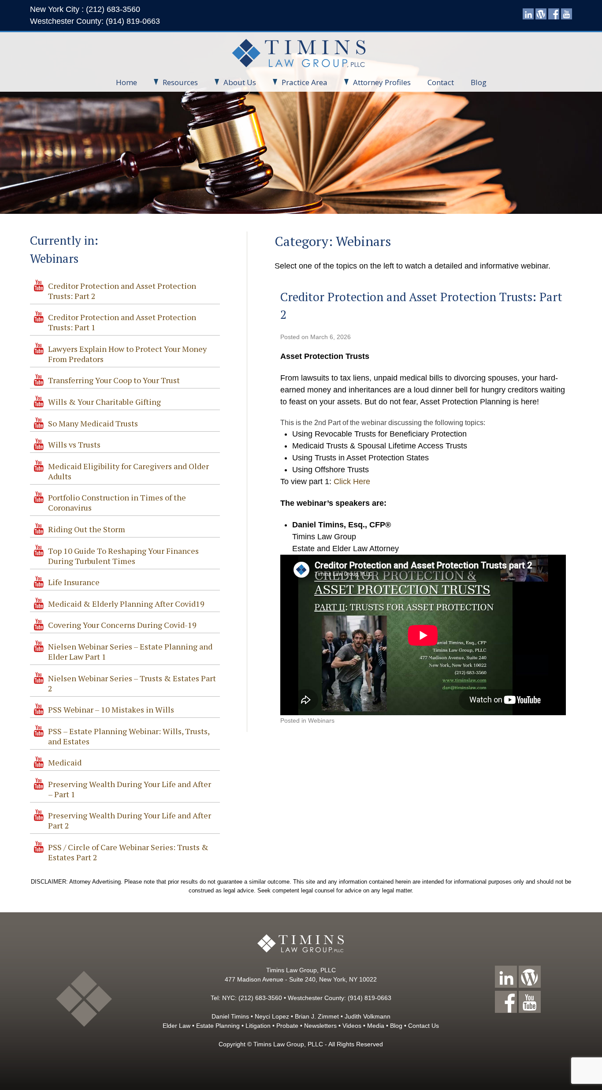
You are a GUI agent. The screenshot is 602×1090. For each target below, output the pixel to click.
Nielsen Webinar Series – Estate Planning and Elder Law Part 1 (130, 651)
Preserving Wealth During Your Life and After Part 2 (129, 820)
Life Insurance (74, 582)
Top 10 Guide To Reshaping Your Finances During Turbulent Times (123, 555)
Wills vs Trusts (74, 444)
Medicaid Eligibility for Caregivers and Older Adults (128, 471)
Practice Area (304, 82)
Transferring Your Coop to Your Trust (114, 380)
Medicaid (65, 762)
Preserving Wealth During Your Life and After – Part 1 (129, 789)
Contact (440, 82)
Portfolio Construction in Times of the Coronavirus (117, 502)
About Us (239, 82)
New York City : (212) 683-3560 (85, 9)
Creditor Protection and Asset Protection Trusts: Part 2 (122, 290)
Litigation (258, 1025)
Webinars (321, 720)
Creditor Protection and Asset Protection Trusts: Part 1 (122, 322)
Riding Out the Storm (86, 529)
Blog (479, 82)
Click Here (352, 481)
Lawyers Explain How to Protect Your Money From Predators (127, 353)
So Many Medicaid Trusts (93, 423)
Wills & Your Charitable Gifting (104, 401)
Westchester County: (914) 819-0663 (95, 21)
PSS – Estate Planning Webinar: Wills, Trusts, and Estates (128, 736)
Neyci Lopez (272, 1016)
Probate (287, 1025)
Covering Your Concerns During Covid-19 (122, 625)
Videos (351, 1025)
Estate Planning (218, 1025)
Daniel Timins (230, 1016)
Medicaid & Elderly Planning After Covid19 (126, 603)
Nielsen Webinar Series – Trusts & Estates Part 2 (132, 683)
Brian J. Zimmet (317, 1016)
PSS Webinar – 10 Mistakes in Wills (111, 709)
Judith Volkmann (367, 1016)
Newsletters (320, 1025)
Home (126, 82)
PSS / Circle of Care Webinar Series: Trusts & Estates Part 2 (128, 852)
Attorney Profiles (382, 82)
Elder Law (176, 1025)
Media (375, 1025)
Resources (180, 82)
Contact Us (423, 1025)
